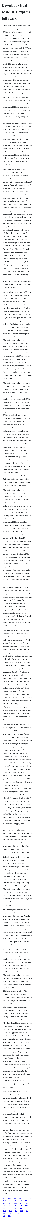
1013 (15, 1203)
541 (10, 1203)
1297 (20, 1205)
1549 (21, 1203)
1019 (21, 1211)
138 (26, 1208)
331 (16, 1211)
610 (26, 1205)
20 (18, 1213)
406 (27, 1211)
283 (15, 1198)
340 (15, 1205)
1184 (4, 1203)
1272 (9, 1208)
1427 (9, 1205)
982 (9, 1198)
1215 (10, 1211)
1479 (4, 1211)
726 (9, 1216)
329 (21, 1200)
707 (4, 1208)
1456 (29, 1198)
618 (26, 1200)
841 (10, 1200)
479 (4, 1216)
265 (4, 1213)
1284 (4, 1200)
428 (27, 1213)
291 (4, 1205)
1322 (15, 1200)
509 (27, 1203)
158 (9, 1213)
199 (15, 1208)
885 (4, 1198)
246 (20, 1208)
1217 (20, 1198)
